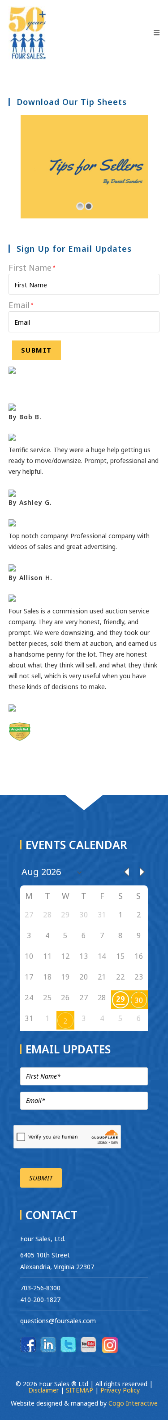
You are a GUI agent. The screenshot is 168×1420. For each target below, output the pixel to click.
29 (120, 999)
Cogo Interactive (133, 1403)
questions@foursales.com (58, 1320)
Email (21, 304)
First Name (32, 267)
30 (138, 1000)
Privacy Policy (120, 1390)
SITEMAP (79, 1390)
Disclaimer (44, 1390)
